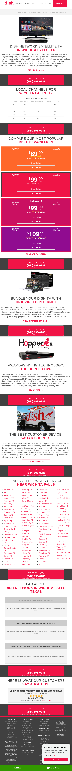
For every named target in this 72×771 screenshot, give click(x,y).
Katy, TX (24, 547)
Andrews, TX (9, 501)
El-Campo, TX (26, 495)
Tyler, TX (60, 541)
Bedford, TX (8, 515)
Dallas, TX (8, 556)
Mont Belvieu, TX (46, 523)
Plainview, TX (44, 561)
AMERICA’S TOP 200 (27, 731)
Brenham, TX (9, 523)
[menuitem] (17, 3)
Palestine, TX (44, 545)
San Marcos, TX (63, 514)
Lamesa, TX (26, 561)
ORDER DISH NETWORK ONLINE (44, 764)
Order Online (36, 163)
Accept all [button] (56, 759)
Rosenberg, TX (62, 503)
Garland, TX (26, 511)
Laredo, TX (25, 564)
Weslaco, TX (61, 555)
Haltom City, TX (27, 523)
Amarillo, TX (9, 498)
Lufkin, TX (43, 501)
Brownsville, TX (10, 529)
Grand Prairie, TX (28, 517)
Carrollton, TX (9, 537)
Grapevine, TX (27, 520)
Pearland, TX (44, 556)
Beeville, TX (8, 518)
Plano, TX (42, 564)
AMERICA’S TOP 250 (27, 732)
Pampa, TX (43, 547)
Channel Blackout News (11, 737)
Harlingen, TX (26, 530)
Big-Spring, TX (9, 520)
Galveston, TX (26, 509)
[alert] (56, 754)
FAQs (11, 732)
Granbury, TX (26, 514)
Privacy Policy (11, 727)
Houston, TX (26, 536)
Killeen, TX (25, 553)
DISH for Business (27, 747)
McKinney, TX (44, 509)
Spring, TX (61, 517)
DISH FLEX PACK (28, 739)
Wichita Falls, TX (63, 558)
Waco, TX (60, 550)
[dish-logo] (9, 3)
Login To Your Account (11, 724)
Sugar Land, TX (63, 523)
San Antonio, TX (63, 511)
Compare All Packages (27, 722)
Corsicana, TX (9, 553)
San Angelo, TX (62, 509)
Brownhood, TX (10, 526)
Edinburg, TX (26, 490)
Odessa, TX (43, 539)
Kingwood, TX (26, 559)
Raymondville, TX (63, 492)
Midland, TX (43, 515)
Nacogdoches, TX (46, 526)
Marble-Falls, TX (45, 504)
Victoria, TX (61, 547)
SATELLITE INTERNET (27, 737)
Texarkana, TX (62, 533)
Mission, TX (43, 518)
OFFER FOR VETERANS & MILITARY (44, 743)
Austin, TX (8, 506)
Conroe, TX (8, 545)
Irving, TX (25, 545)
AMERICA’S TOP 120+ (28, 728)
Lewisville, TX (44, 492)
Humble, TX (26, 539)
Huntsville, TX (26, 542)
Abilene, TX (8, 490)
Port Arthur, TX (63, 490)
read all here (46, 700)
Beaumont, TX (9, 512)
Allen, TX (7, 495)
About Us (11, 734)
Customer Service (11, 722)
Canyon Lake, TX (10, 534)
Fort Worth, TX (27, 506)
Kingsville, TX (26, 556)
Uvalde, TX (61, 544)
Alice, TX (7, 492)
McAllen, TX (43, 506)
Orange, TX (43, 542)
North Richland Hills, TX (45, 535)
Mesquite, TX (44, 512)
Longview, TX (44, 495)
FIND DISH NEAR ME (27, 753)
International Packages (44, 731)
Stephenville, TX (63, 520)
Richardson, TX (63, 495)
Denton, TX (8, 559)
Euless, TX (25, 498)
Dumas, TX (8, 561)
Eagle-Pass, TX (9, 564)
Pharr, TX (42, 559)
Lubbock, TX (44, 498)
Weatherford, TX (63, 552)
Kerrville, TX (26, 550)
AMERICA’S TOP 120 (27, 725)
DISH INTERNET (28, 734)
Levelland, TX (44, 490)
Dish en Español (44, 725)
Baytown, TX (9, 509)
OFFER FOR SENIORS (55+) (44, 739)
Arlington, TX (9, 504)
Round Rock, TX (63, 506)
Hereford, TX (26, 533)
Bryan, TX (7, 532)
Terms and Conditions (11, 730)
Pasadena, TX (44, 550)
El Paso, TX (25, 492)
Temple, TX (61, 530)
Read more (57, 756)
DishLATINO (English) (44, 722)
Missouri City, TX (45, 520)
